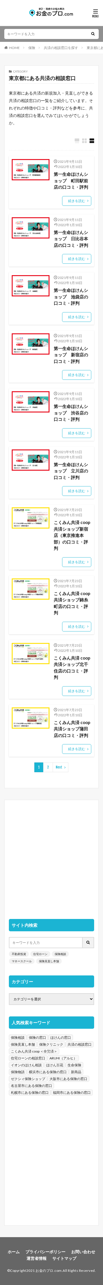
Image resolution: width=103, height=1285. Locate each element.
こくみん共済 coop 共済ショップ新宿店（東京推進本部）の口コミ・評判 (72, 535)
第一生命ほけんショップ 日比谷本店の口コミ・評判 (71, 239)
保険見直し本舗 (49, 961)
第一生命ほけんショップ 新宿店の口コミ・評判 (71, 355)
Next (59, 767)
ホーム (14, 1251)
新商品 (76, 1072)
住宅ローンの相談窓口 (28, 1058)
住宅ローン (40, 954)
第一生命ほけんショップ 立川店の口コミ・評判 (71, 471)
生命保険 (74, 1065)
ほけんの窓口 (60, 1037)
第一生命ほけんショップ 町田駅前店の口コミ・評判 (71, 180)
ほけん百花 (54, 1065)
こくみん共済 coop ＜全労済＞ (34, 1051)
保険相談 (60, 954)
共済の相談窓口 (80, 1044)
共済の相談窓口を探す (61, 48)
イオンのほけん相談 (26, 1065)
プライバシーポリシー (45, 1251)
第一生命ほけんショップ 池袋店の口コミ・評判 (71, 296)
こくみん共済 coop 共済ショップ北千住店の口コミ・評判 (72, 667)
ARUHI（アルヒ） (63, 1058)
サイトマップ (64, 1258)
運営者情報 (37, 1258)
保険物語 (18, 1072)
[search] (93, 34)
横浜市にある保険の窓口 (48, 1072)
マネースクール (22, 961)
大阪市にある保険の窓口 (68, 1079)
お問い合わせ (83, 1251)
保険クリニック (51, 1044)
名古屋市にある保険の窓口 (31, 1085)
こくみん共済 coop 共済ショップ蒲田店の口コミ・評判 (72, 729)
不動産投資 (19, 954)
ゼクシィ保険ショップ (28, 1079)
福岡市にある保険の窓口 (72, 1092)
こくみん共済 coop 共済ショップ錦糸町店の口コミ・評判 (72, 603)
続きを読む (76, 201)
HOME (14, 48)
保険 (31, 48)
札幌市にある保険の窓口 (30, 1092)
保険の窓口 (37, 1037)
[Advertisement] (51, 855)
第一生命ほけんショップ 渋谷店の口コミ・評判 (71, 413)
